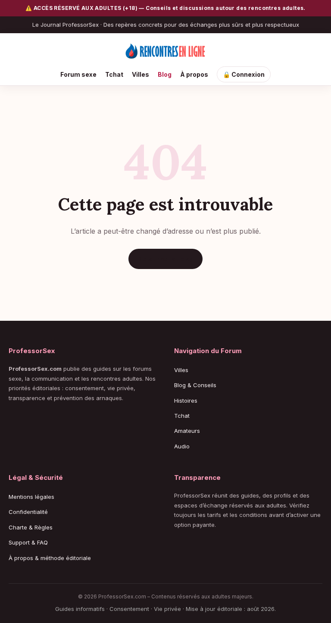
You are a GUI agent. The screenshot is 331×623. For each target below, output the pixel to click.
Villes (140, 74)
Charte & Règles (31, 527)
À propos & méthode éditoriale (50, 557)
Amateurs (187, 430)
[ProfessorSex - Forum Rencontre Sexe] (165, 51)
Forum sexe (78, 74)
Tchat (114, 74)
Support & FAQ (28, 542)
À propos (194, 74)
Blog (165, 74)
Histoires (185, 400)
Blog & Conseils (195, 385)
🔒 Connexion (244, 74)
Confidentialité (28, 511)
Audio (182, 446)
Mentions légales (31, 496)
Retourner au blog (165, 259)
